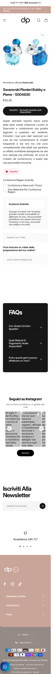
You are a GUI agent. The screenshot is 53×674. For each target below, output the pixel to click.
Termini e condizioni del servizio (25, 668)
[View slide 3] (27, 546)
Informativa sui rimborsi (15, 665)
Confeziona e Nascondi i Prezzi (25, 185)
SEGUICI (25, 453)
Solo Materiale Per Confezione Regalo (24, 190)
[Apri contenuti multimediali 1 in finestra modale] (42, 35)
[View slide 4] (31, 546)
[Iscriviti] (42, 506)
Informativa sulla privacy (35, 665)
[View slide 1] (20, 546)
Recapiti (36, 672)
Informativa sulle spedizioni (22, 672)
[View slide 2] (23, 546)
